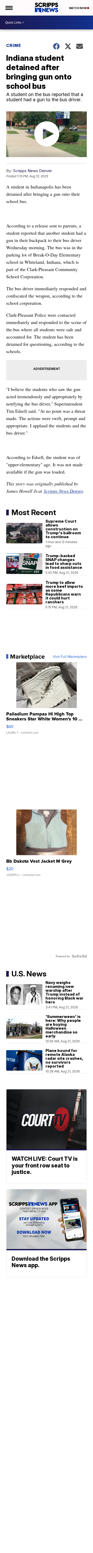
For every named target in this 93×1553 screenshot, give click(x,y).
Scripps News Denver (32, 170)
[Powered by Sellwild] (79, 956)
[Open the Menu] (8, 7)
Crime (13, 45)
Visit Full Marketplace (70, 656)
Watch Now (78, 8)
